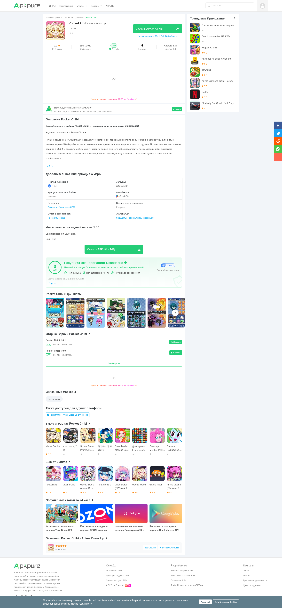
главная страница (54, 17)
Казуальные (78, 17)
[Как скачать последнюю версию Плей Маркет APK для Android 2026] (165, 513)
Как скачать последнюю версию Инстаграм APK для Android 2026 (131, 528)
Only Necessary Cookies (226, 601)
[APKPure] (27, 5)
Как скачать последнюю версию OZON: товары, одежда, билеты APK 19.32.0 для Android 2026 (96, 528)
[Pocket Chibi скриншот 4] (136, 313)
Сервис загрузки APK (116, 580)
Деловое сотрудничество (255, 580)
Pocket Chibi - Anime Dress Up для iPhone (69, 414)
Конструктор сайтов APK (183, 575)
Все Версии (114, 363)
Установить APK (114, 570)
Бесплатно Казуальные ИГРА (61, 207)
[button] (113, 47)
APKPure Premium (115, 585)
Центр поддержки (251, 585)
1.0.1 (54, 185)
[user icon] (262, 6)
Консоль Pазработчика (182, 570)
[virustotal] (125, 262)
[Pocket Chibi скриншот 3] (116, 313)
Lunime (72, 28)
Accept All (205, 601)
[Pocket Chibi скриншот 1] (75, 313)
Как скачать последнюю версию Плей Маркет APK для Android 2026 (164, 528)
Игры (67, 17)
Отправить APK (178, 580)
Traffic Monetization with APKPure (187, 585)
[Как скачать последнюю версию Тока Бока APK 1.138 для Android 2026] (62, 513)
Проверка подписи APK (117, 575)
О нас (246, 570)
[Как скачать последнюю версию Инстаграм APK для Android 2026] (131, 513)
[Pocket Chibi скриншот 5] (157, 313)
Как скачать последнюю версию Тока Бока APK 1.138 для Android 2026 (59, 528)
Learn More (86, 603)
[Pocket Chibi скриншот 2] (95, 313)
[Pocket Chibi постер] (55, 313)
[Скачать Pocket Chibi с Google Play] (122, 196)
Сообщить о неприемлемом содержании (135, 217)
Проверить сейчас (56, 217)
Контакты (247, 575)
